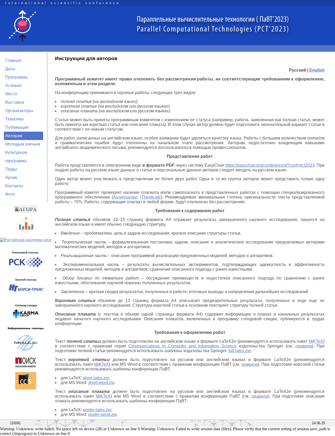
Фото (10, 194)
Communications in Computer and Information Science (182, 346)
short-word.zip (101, 382)
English (317, 70)
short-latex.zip (96, 378)
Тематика (14, 119)
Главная (13, 60)
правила (303, 346)
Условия (13, 85)
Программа (16, 77)
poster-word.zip (102, 414)
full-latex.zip (239, 350)
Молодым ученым (22, 144)
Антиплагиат (125, 197)
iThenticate (150, 197)
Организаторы (19, 110)
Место (11, 94)
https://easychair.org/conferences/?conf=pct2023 (270, 165)
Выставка (14, 102)
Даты (10, 69)
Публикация (17, 127)
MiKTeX (316, 341)
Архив (11, 177)
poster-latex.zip (97, 410)
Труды (11, 169)
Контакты (14, 186)
